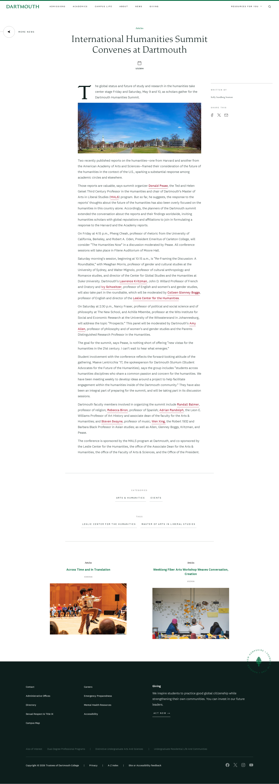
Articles (139, 28)
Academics (80, 6)
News (138, 6)
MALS (114, 197)
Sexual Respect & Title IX (39, 713)
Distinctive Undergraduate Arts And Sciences (119, 748)
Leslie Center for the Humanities (156, 298)
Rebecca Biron (117, 410)
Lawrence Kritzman (133, 281)
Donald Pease (158, 186)
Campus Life (103, 6)
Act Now (160, 713)
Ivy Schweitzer (111, 287)
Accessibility (91, 713)
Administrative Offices (38, 695)
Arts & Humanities (130, 498)
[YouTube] (251, 766)
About (123, 6)
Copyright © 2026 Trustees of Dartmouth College (52, 765)
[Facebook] (227, 766)
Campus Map (33, 722)
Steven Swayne (112, 421)
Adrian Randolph (171, 410)
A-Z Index (113, 765)
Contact (30, 686)
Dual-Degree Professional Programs (66, 748)
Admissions (58, 6)
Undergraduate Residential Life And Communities (180, 748)
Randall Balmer (188, 404)
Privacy (93, 765)
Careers (88, 686)
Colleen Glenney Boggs (183, 292)
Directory (31, 704)
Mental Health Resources (97, 704)
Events (156, 498)
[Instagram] (243, 766)
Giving (154, 6)
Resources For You (245, 6)
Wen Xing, (159, 421)
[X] (235, 766)
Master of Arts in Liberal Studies (168, 524)
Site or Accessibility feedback (145, 765)
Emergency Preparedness (98, 695)
